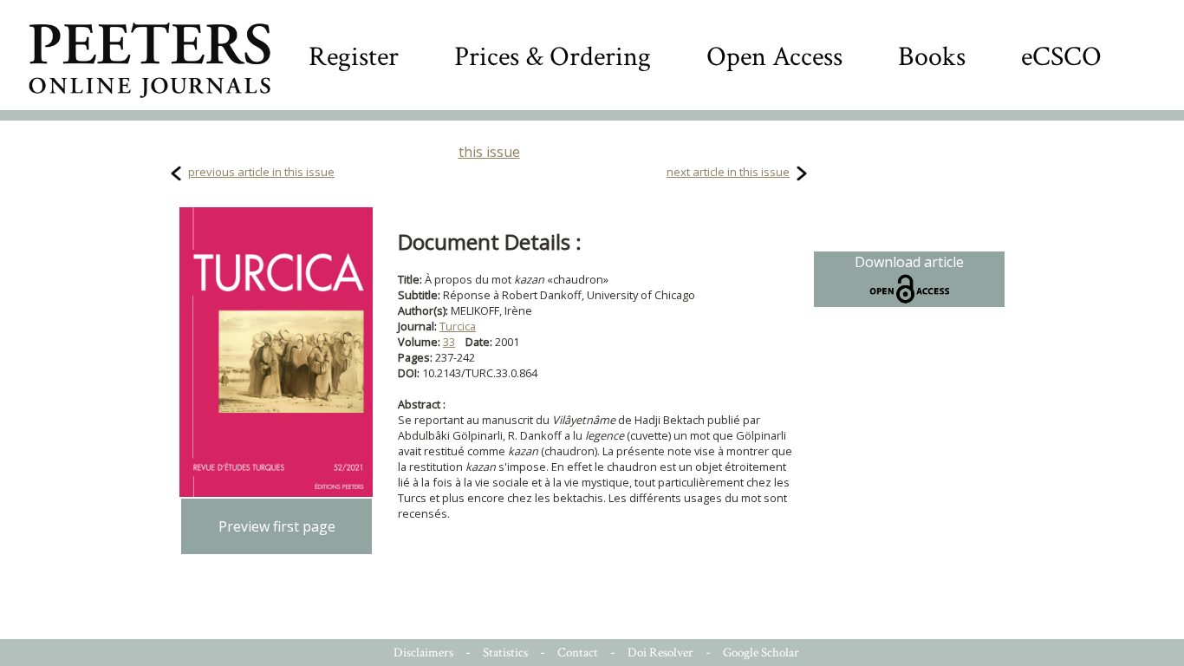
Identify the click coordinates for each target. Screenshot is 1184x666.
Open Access (774, 57)
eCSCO (1061, 57)
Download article (909, 261)
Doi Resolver (660, 652)
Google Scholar (761, 652)
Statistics (505, 652)
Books (932, 57)
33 (449, 341)
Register (354, 57)
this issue (489, 151)
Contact (577, 652)
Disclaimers (423, 652)
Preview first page (276, 526)
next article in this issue (728, 172)
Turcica (457, 326)
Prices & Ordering (552, 57)
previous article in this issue (261, 172)
